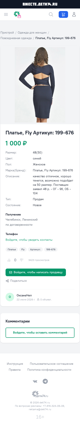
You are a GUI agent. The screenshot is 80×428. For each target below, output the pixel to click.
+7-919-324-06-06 (53, 405)
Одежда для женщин (32, 32)
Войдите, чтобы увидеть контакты (29, 240)
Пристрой (7, 32)
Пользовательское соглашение (51, 364)
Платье (12, 249)
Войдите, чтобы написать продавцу (38, 272)
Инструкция (15, 364)
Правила (14, 370)
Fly (23, 249)
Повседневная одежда (16, 38)
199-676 (50, 249)
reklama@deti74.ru (40, 409)
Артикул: (35, 249)
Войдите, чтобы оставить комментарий (40, 332)
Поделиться (18, 281)
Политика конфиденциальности (49, 370)
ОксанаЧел (24, 295)
